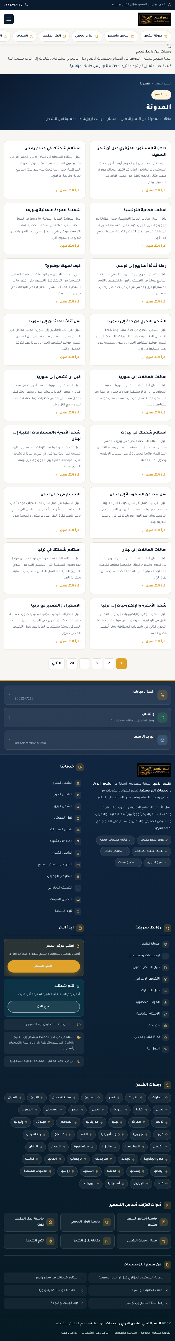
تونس (158, 1122)
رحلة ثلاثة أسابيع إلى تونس (144, 1303)
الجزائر (136, 1122)
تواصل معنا (69, 1333)
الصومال (65, 1122)
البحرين (90, 1097)
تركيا (139, 1110)
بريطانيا (76, 1159)
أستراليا (114, 1183)
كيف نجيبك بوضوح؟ (65, 1303)
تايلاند (125, 1159)
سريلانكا (101, 1159)
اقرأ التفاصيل (156, 190)
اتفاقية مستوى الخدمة (156, 1333)
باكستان (60, 1134)
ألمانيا (52, 1159)
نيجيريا (138, 1134)
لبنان (159, 1110)
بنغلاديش (33, 1134)
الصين (56, 1147)
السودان (52, 1110)
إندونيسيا (132, 1147)
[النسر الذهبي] (154, 19)
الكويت (133, 1097)
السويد (88, 1171)
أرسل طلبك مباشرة (85, 66)
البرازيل (138, 1183)
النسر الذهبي (163, 84)
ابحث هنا (113, 66)
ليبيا (115, 1122)
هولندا (111, 1171)
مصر (75, 1110)
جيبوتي (41, 1122)
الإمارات (157, 1097)
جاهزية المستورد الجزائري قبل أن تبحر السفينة (131, 1278)
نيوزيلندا (88, 1183)
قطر (112, 1097)
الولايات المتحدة (35, 1171)
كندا (160, 1183)
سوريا (118, 1110)
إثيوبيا (18, 1122)
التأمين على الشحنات (95, 1333)
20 (72, 663)
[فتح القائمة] (9, 19)
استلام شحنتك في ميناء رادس (57, 1278)
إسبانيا (135, 1171)
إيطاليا (158, 1171)
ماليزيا (107, 1147)
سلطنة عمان (61, 1097)
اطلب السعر (44, 966)
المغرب (27, 1110)
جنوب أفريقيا (110, 1134)
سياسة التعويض (125, 1333)
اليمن (96, 1110)
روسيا (65, 1171)
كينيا (160, 1134)
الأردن (35, 1097)
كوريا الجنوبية (153, 1159)
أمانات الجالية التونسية (147, 1290)
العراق (12, 1097)
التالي (56, 663)
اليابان (33, 1147)
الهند (84, 1134)
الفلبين (158, 1147)
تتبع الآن (43, 1006)
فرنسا (29, 1159)
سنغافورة (81, 1147)
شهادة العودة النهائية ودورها (58, 1290)
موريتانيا (92, 1122)
